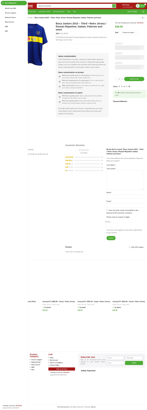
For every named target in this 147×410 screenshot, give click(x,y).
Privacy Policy (54, 365)
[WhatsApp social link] (127, 86)
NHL (32, 370)
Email (109, 201)
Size (116, 32)
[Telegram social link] (129, 86)
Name (109, 192)
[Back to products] (142, 17)
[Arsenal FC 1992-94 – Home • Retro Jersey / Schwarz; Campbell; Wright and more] (129, 283)
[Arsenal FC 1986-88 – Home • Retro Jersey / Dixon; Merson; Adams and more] (59, 283)
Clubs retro (29, 18)
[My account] (143, 12)
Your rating (110, 165)
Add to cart (134, 79)
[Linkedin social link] (124, 86)
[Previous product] (140, 17)
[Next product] (145, 17)
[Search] (114, 6)
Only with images (137, 247)
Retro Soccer (47, 304)
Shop (51, 357)
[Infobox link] (125, 6)
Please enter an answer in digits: (118, 217)
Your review (111, 169)
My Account (54, 360)
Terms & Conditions (56, 362)
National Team (36, 362)
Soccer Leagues (36, 359)
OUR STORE (132, 12)
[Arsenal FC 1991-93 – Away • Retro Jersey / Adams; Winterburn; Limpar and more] (94, 283)
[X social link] (122, 86)
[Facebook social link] (119, 86)
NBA (32, 367)
